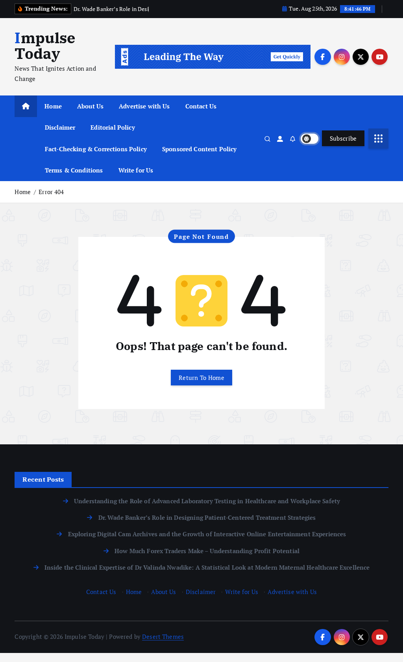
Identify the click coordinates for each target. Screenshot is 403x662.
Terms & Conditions (74, 170)
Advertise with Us (144, 106)
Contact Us (201, 106)
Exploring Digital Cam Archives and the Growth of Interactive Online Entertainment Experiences (207, 534)
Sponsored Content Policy (199, 149)
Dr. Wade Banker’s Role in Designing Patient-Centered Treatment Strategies (207, 517)
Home (53, 106)
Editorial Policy (113, 127)
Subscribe (343, 138)
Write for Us (135, 170)
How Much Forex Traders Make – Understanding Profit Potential (207, 551)
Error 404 (51, 192)
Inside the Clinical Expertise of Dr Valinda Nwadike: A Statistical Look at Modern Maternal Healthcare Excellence (207, 567)
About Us (90, 106)
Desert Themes (163, 636)
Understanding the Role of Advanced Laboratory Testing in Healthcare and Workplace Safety (207, 501)
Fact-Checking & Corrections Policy (96, 149)
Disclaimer (60, 127)
